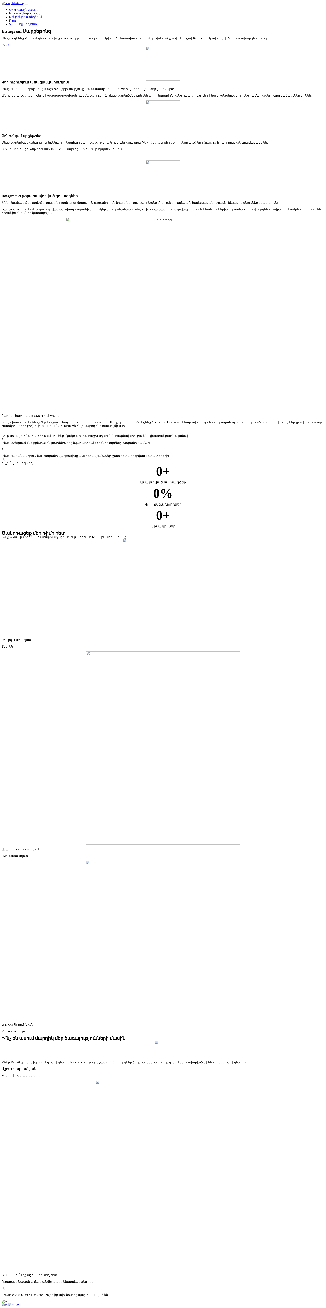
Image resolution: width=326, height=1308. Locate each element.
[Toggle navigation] (26, 4)
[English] (14, 1304)
